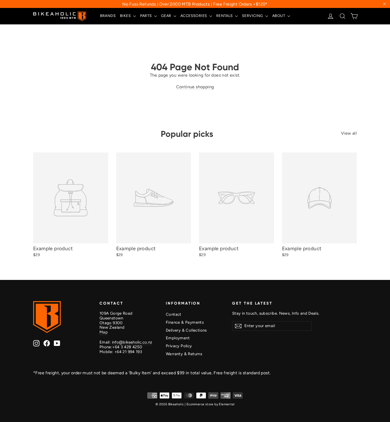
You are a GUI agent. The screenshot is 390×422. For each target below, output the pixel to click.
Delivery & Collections (186, 330)
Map (103, 332)
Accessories (194, 16)
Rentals (225, 16)
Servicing (253, 16)
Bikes (126, 16)
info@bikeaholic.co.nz (132, 342)
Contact (173, 314)
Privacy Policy (179, 346)
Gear (166, 16)
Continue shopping (195, 86)
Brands (108, 16)
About (279, 16)
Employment (178, 338)
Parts (146, 16)
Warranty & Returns (184, 353)
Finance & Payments (185, 322)
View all (349, 133)
